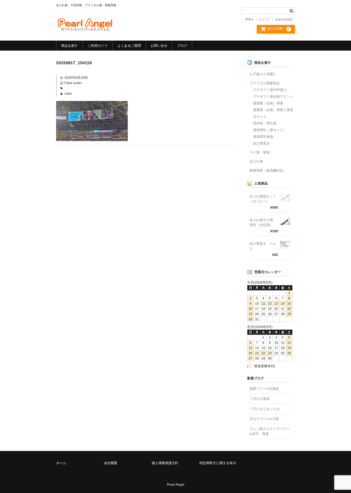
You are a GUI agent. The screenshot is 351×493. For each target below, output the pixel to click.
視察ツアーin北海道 (264, 389)
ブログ (182, 46)
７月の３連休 (260, 399)
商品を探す (69, 46)
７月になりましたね (265, 409)
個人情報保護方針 (165, 463)
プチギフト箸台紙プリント (273, 96)
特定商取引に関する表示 (217, 463)
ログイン (264, 19)
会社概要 (110, 463)
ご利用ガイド (98, 46)
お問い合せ (159, 46)
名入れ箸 (256, 161)
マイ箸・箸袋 (260, 152)
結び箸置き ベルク (263, 246)
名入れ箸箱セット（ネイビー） (263, 198)
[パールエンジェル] (84, 27)
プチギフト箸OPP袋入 (270, 90)
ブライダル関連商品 (265, 83)
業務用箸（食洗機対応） (268, 170)
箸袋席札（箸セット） (270, 130)
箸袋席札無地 (263, 136)
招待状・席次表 (265, 123)
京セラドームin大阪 (264, 419)
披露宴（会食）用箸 (268, 103)
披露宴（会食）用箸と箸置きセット (273, 113)
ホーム (61, 463)
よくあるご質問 (129, 46)
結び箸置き (261, 143)
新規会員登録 (283, 19)
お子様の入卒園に (263, 74)
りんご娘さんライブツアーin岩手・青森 (270, 431)
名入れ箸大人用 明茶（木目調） (263, 222)
